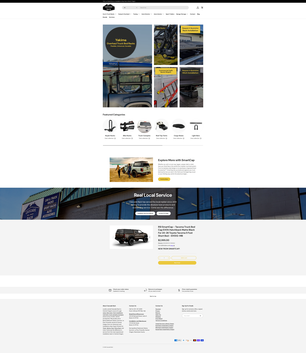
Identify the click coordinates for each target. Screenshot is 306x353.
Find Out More (164, 179)
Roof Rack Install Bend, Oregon (164, 325)
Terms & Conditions (161, 320)
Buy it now (177, 262)
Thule (104, 328)
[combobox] (155, 7)
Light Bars (196, 136)
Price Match (159, 318)
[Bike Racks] (127, 126)
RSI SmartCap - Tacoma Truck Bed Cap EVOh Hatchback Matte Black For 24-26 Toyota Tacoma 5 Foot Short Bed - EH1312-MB (176, 231)
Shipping (160, 243)
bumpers (121, 315)
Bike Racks (127, 136)
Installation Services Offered (145, 213)
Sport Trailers (170, 14)
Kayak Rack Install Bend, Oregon (165, 329)
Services (112, 17)
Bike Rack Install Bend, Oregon (164, 327)
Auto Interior (158, 14)
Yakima (109, 328)
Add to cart (184, 258)
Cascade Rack (109, 347)
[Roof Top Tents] (161, 126)
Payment (158, 309)
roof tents (105, 315)
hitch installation (118, 313)
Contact (192, 14)
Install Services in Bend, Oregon (165, 324)
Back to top (153, 296)
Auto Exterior (146, 14)
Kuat (112, 328)
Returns (158, 313)
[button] (202, 7)
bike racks (109, 313)
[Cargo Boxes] (178, 126)
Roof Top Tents (161, 136)
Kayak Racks (110, 136)
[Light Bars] (196, 126)
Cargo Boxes (179, 136)
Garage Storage (181, 14)
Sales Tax (158, 315)
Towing (135, 14)
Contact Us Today (163, 213)
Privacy (158, 311)
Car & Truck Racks (108, 14)
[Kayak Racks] (110, 126)
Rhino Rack (118, 328)
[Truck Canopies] (144, 126)
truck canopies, (113, 315)
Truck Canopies (144, 136)
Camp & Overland (123, 14)
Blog (198, 14)
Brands (105, 17)
